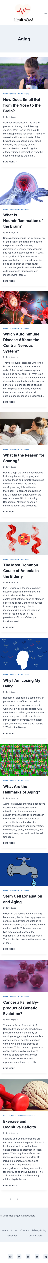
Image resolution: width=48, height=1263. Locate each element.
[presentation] (24, 73)
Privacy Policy (39, 1230)
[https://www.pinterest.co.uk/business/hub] (45, 1256)
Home (4, 1230)
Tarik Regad (11, 117)
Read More (10, 162)
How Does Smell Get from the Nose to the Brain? (22, 105)
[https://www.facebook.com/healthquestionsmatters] (10, 1256)
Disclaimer (11, 1235)
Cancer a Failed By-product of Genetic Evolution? (21, 1008)
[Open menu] (45, 13)
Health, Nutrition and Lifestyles (19, 1116)
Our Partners (35, 1235)
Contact (24, 1230)
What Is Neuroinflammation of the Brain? (23, 221)
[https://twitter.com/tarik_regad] (19, 1256)
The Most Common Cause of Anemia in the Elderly (21, 571)
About (14, 1230)
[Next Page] (18, 1199)
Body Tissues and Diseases (16, 94)
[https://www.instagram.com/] (28, 1256)
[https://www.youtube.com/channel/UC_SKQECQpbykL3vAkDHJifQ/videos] (37, 1256)
